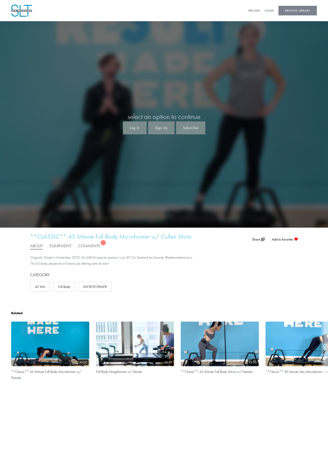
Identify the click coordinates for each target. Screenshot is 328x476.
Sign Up (161, 127)
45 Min (40, 286)
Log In (135, 127)
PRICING (254, 10)
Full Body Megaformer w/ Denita (119, 371)
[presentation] (324, 352)
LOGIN (269, 10)
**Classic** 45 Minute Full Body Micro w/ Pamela (216, 371)
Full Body (64, 286)
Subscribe (190, 127)
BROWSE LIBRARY (297, 10)
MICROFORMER (95, 286)
